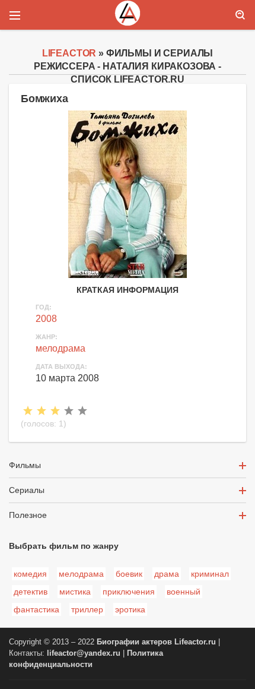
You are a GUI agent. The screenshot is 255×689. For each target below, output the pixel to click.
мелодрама (60, 348)
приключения (129, 591)
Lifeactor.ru (195, 642)
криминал (210, 574)
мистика (75, 591)
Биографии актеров (134, 642)
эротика (130, 609)
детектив (30, 591)
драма (166, 574)
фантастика (36, 609)
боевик (129, 574)
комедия (30, 574)
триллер (87, 609)
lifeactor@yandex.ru (83, 653)
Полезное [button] (28, 515)
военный (183, 591)
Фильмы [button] (25, 465)
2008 (46, 319)
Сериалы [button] (26, 490)
